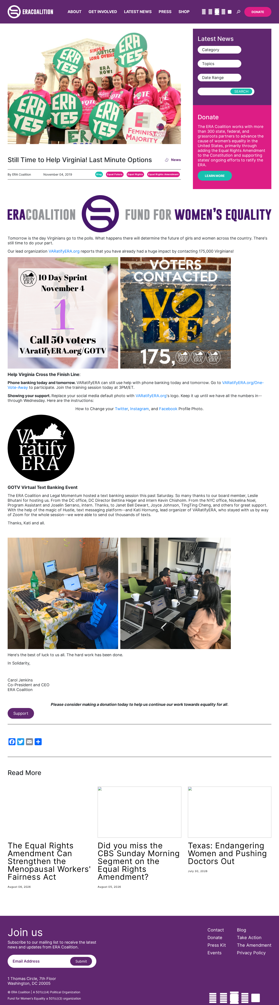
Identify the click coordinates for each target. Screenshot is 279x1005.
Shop (184, 11)
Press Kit (217, 945)
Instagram (139, 408)
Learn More (215, 176)
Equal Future (114, 174)
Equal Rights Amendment (163, 174)
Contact (216, 930)
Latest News (138, 11)
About (75, 11)
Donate (258, 12)
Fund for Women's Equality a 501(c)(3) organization (44, 998)
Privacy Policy (251, 952)
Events (214, 952)
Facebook (169, 408)
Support (20, 713)
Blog (99, 174)
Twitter (121, 408)
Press (165, 11)
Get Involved (102, 11)
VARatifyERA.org (64, 251)
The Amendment (254, 945)
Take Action (249, 937)
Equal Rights (135, 174)
